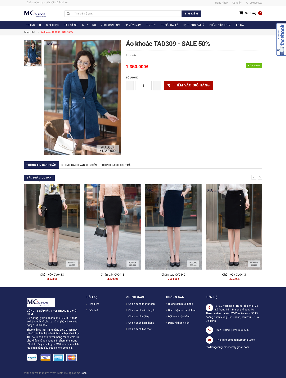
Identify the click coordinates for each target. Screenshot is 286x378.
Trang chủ (29, 32)
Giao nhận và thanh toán (182, 310)
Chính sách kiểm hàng (141, 322)
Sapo (83, 372)
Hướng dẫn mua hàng (180, 303)
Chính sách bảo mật (140, 329)
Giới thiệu (94, 310)
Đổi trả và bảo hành (179, 316)
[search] (136, 14)
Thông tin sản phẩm (41, 165)
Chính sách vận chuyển (79, 165)
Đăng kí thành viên (178, 322)
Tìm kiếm (94, 303)
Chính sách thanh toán (141, 303)
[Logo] (41, 302)
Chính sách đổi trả (116, 165)
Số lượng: (132, 77)
